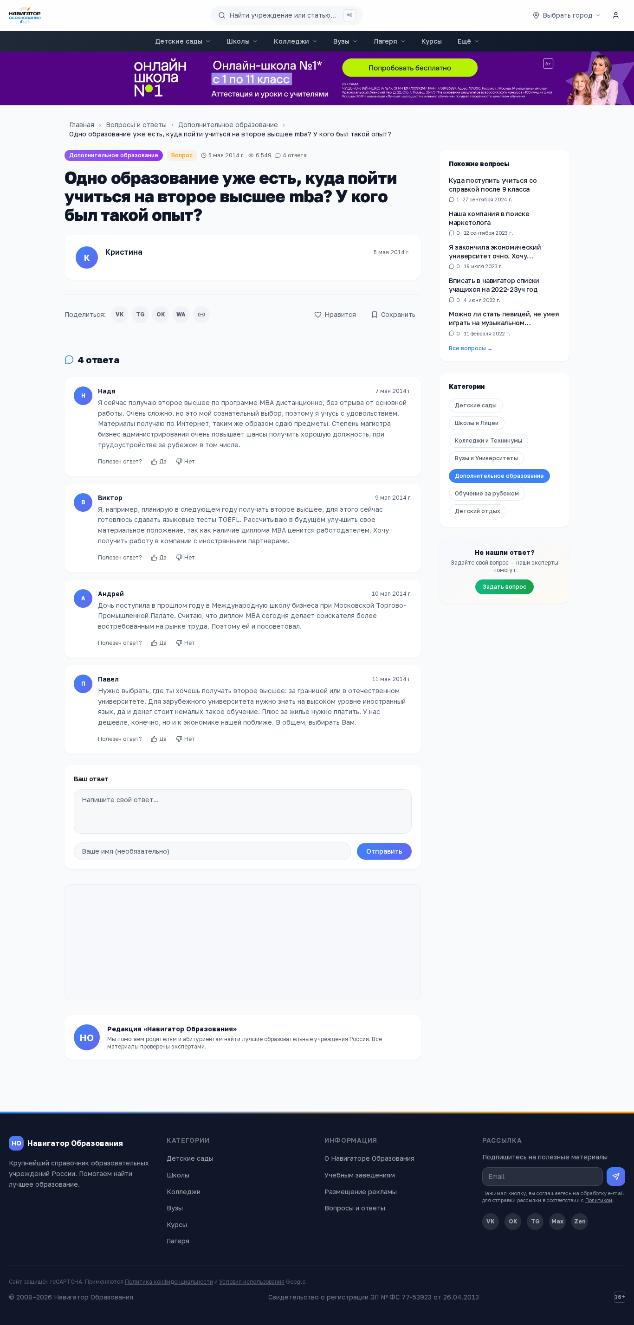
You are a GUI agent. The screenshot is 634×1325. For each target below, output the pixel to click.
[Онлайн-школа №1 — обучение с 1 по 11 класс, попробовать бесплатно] (317, 78)
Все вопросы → (471, 348)
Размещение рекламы (360, 1192)
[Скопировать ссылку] (201, 314)
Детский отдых (477, 511)
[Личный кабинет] (616, 15)
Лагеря (385, 41)
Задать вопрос (504, 586)
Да (163, 461)
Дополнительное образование (228, 125)
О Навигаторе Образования (369, 1158)
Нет (189, 461)
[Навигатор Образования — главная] (25, 15)
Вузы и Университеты (486, 458)
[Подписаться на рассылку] (616, 1176)
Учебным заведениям (359, 1175)
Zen (580, 1221)
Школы (238, 41)
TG (140, 314)
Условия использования (252, 1281)
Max (557, 1221)
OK (160, 314)
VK (120, 314)
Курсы (431, 41)
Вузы (341, 41)
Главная (81, 125)
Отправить (384, 851)
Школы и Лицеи (476, 422)
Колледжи (291, 41)
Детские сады (178, 41)
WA (181, 314)
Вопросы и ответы (136, 125)
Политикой (598, 1200)
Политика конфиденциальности (169, 1281)
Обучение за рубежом (487, 493)
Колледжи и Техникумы (488, 440)
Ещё (464, 41)
